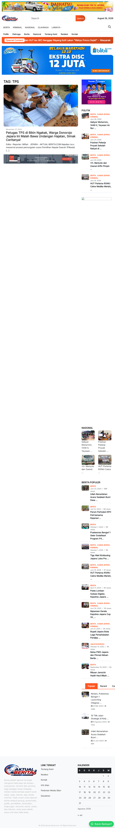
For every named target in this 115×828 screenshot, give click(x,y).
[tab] (91, 686)
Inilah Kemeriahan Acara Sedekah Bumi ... (99, 734)
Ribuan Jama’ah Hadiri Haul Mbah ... (99, 674)
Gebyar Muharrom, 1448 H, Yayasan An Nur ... (100, 125)
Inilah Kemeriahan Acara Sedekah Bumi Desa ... (100, 497)
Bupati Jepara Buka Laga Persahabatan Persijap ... (99, 634)
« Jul (80, 815)
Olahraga (43, 27)
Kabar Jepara (103, 114)
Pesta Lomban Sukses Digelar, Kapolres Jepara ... (99, 593)
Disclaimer (45, 796)
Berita (6, 27)
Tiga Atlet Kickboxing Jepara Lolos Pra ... (100, 557)
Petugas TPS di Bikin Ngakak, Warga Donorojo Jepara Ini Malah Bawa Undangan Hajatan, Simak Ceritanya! (40, 136)
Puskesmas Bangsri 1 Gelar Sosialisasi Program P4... (100, 535)
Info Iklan (45, 785)
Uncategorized (97, 644)
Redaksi (64, 34)
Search (80, 18)
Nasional (30, 27)
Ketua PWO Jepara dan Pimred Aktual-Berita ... (99, 655)
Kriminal (17, 27)
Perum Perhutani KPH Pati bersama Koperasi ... (100, 515)
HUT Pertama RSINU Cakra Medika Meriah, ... (100, 186)
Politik (6, 34)
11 (84, 787)
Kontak (75, 34)
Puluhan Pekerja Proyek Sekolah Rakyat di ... (98, 145)
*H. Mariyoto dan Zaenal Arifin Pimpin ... (99, 166)
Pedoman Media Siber (51, 790)
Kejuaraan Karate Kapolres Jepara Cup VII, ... (100, 614)
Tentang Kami (51, 34)
